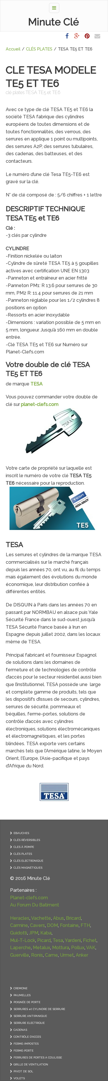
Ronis (37, 955)
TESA (14, 544)
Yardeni (73, 940)
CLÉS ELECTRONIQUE (28, 860)
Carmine (19, 925)
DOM (52, 925)
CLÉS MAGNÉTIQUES (28, 867)
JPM (33, 933)
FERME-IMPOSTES (26, 1043)
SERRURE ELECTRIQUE (29, 1022)
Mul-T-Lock (22, 940)
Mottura (60, 947)
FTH (85, 925)
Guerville (19, 955)
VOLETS (19, 1078)
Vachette (41, 918)
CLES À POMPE (24, 846)
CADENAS (20, 1029)
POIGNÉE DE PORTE (27, 1002)
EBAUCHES (21, 833)
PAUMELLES (22, 995)
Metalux (41, 947)
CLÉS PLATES (39, 48)
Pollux (77, 947)
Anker (82, 955)
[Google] (77, 36)
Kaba (46, 933)
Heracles (19, 918)
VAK (90, 947)
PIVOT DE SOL (23, 1071)
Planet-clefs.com (29, 897)
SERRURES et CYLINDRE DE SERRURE (39, 1009)
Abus (58, 918)
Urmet (67, 955)
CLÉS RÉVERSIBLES (27, 840)
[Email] (97, 36)
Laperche (20, 947)
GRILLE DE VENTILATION (31, 1064)
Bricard (73, 918)
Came (51, 955)
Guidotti (18, 933)
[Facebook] (67, 36)
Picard (44, 940)
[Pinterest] (87, 36)
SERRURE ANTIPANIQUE (30, 1016)
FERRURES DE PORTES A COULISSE (38, 1057)
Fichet (89, 940)
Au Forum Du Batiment (34, 905)
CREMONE (20, 988)
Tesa (58, 940)
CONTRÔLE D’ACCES (27, 1036)
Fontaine (69, 925)
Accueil (13, 48)
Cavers (37, 925)
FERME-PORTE (23, 1050)
